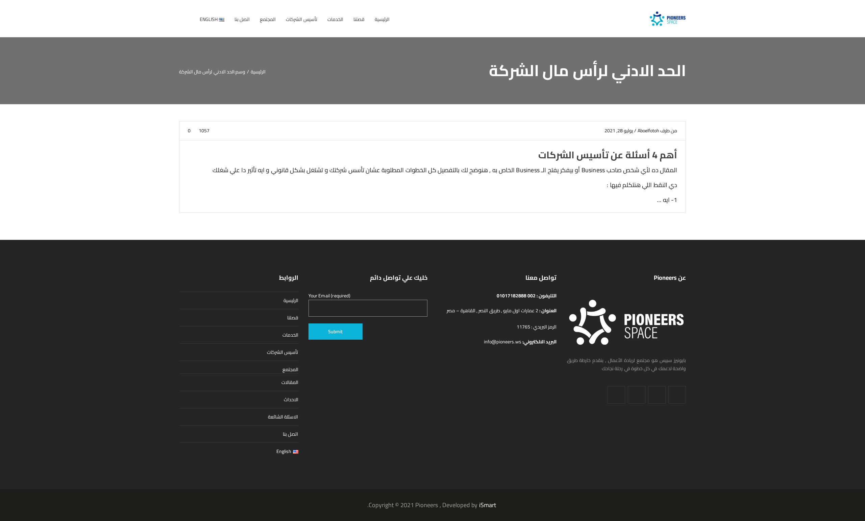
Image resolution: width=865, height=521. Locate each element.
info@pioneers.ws (503, 341)
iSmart (487, 505)
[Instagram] (636, 394)
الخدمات (290, 335)
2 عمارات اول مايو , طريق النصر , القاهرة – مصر (493, 310)
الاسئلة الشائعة (283, 416)
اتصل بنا (290, 434)
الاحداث (291, 399)
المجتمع (290, 369)
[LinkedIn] (656, 394)
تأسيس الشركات (282, 352)
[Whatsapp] (616, 394)
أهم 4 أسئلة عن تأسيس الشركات (607, 155)
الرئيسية (290, 300)
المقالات (289, 382)
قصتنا (292, 317)
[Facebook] (677, 394)
